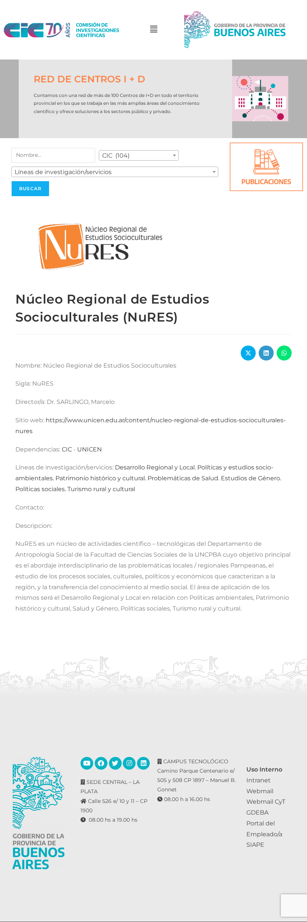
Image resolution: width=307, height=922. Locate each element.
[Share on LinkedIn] (266, 353)
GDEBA (257, 812)
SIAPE (255, 844)
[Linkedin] (143, 763)
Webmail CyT (265, 801)
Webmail (259, 791)
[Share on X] (248, 353)
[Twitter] (115, 763)
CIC (67, 449)
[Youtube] (86, 763)
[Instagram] (129, 763)
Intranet (258, 780)
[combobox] (139, 155)
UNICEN (89, 449)
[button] (153, 30)
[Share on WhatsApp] (284, 353)
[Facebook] (101, 763)
